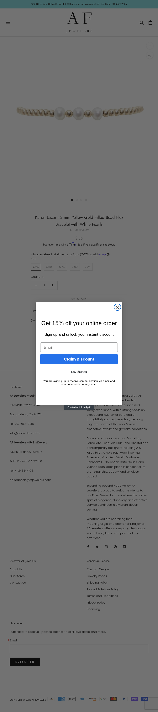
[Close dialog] (117, 307)
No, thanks (79, 372)
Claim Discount (79, 359)
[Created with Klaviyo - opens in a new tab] (79, 407)
